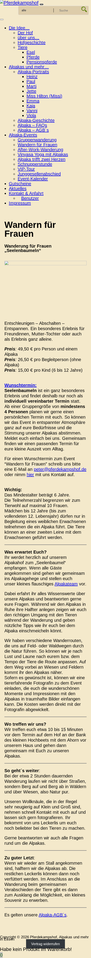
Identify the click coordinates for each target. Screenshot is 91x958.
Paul (31, 81)
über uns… (28, 37)
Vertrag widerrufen (45, 944)
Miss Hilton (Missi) (44, 96)
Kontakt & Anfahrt (26, 193)
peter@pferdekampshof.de (60, 469)
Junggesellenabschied (39, 173)
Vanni (32, 110)
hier (30, 474)
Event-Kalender (33, 178)
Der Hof (25, 32)
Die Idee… (19, 27)
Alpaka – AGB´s (33, 130)
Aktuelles (18, 188)
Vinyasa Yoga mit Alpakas (43, 154)
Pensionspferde (42, 62)
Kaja (31, 105)
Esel (31, 52)
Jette (31, 91)
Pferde (33, 57)
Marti (31, 86)
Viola (31, 115)
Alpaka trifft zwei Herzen (41, 159)
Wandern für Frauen (37, 144)
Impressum (20, 203)
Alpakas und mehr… (29, 66)
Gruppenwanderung (37, 139)
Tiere (22, 47)
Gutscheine (20, 183)
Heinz (32, 76)
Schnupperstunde (35, 164)
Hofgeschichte (32, 42)
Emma (33, 100)
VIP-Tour (26, 169)
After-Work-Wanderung (40, 149)
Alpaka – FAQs (32, 125)
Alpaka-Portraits (33, 71)
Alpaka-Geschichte (36, 120)
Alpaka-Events (23, 135)
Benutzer (30, 198)
